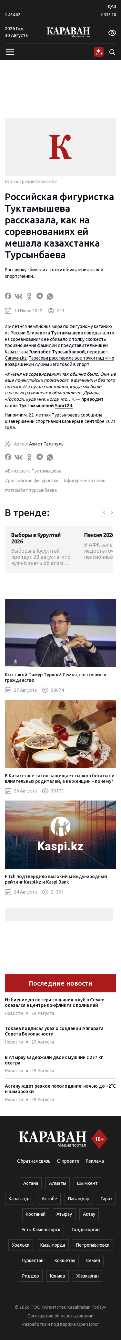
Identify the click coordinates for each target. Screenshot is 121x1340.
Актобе (49, 1198)
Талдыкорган (85, 1229)
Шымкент (87, 1183)
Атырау (64, 1214)
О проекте (68, 1161)
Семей (93, 1260)
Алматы (57, 1183)
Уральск (20, 1245)
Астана (30, 1183)
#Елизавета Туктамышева (33, 470)
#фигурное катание (85, 480)
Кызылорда (52, 1245)
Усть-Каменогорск (41, 1229)
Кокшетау (65, 1260)
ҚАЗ (112, 6)
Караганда (20, 1198)
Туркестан (32, 1260)
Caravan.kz (16, 358)
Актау (89, 1214)
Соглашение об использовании (60, 1315)
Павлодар (78, 1198)
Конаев (57, 1276)
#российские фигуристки (32, 480)
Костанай (35, 1214)
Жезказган (87, 1276)
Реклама (95, 1161)
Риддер (30, 1276)
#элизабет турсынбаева (31, 490)
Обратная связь (34, 1161)
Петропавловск (92, 1245)
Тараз (106, 1198)
